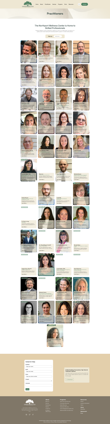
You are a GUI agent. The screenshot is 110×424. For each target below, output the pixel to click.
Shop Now (83, 409)
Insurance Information (85, 403)
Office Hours (48, 411)
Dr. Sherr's (48, 410)
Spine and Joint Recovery (65, 401)
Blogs (82, 413)
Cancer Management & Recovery (67, 408)
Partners (47, 406)
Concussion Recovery (64, 403)
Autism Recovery (63, 405)
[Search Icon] (79, 4)
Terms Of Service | (47, 422)
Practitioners (48, 405)
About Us (47, 401)
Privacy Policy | (54, 422)
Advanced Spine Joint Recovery (66, 410)
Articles (82, 401)
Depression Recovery (64, 406)
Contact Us (48, 408)
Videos (82, 405)
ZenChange (68, 420)
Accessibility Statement (62, 422)
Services (47, 403)
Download (70, 379)
